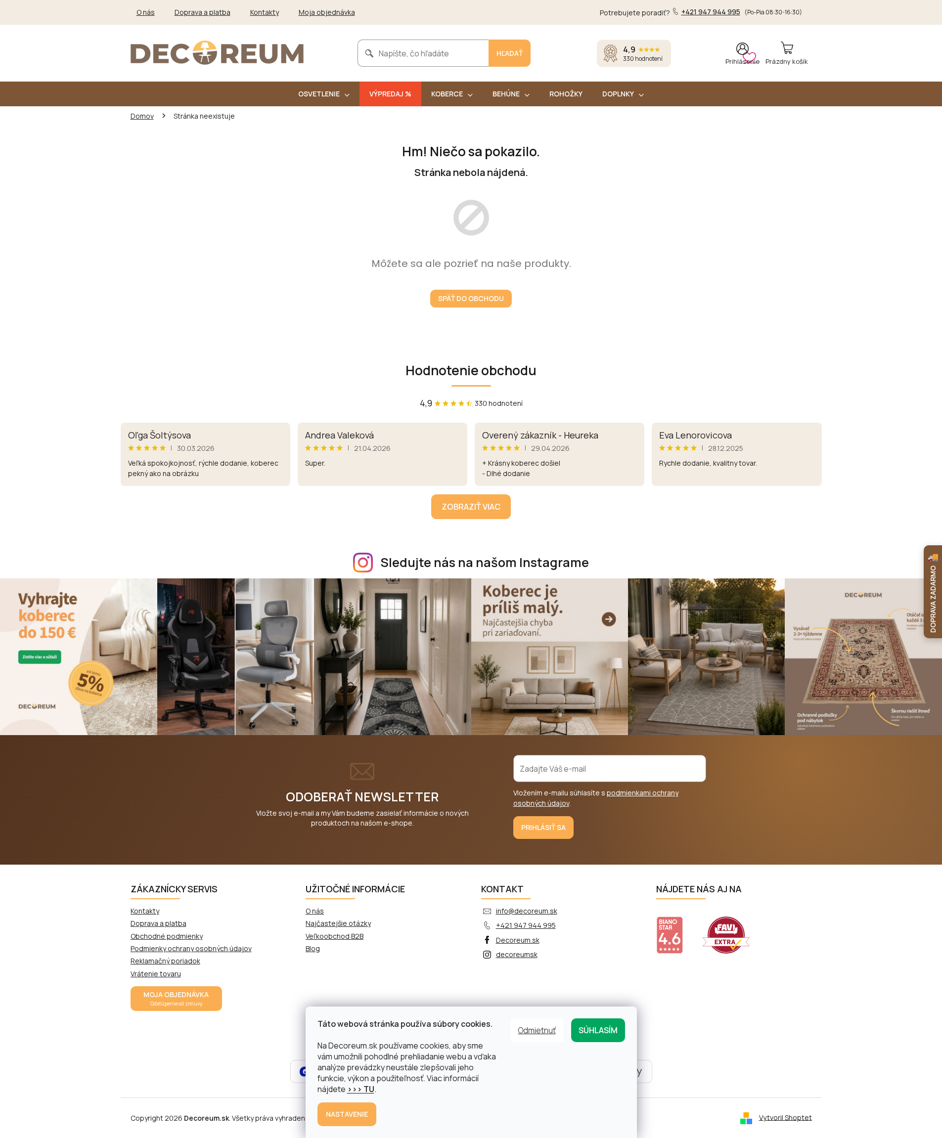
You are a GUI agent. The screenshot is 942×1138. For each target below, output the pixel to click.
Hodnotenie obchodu (471, 370)
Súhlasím (598, 1030)
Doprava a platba (202, 12)
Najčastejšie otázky (338, 923)
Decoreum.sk (517, 940)
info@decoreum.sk (526, 911)
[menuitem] (323, 94)
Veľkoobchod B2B (334, 936)
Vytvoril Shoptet (785, 1117)
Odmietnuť (537, 1030)
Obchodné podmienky (167, 936)
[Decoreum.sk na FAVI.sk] (732, 929)
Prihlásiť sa (543, 827)
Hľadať (509, 53)
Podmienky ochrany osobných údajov (191, 948)
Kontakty (264, 12)
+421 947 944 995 (526, 925)
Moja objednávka (327, 12)
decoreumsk (517, 954)
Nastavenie (347, 1114)
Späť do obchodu (471, 298)
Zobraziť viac (471, 506)
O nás (145, 12)
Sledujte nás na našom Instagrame (484, 562)
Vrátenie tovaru (156, 973)
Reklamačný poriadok (165, 960)
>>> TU (360, 1089)
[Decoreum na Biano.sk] (675, 929)
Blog (313, 948)
